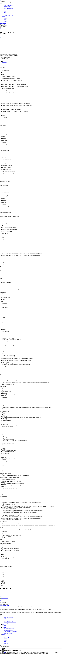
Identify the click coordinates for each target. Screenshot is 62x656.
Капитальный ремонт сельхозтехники (9, 623)
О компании (5, 17)
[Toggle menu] (0, 27)
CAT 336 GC (1, 596)
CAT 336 (1, 592)
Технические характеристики (6, 65)
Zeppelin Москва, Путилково (4, 605)
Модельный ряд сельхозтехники (8, 5)
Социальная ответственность (8, 639)
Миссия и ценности (6, 637)
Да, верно (5, 25)
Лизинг (5, 11)
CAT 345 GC (1, 600)
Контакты (3, 16)
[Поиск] (1, 3)
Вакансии (5, 18)
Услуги (3, 10)
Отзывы (5, 20)
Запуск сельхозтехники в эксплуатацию (9, 626)
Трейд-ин (5, 12)
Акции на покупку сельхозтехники (9, 14)
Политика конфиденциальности (8, 630)
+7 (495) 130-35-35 (3, 23)
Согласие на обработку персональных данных (10, 631)
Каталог (3, 4)
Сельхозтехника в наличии (7, 6)
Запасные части (6, 9)
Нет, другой (2, 25)
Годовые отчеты (6, 643)
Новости (5, 19)
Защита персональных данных (8, 632)
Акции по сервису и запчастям (8, 15)
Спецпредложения (4, 627)
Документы (5, 21)
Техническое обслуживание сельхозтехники (10, 622)
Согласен (56, 652)
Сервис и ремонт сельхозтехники (8, 8)
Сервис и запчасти (4, 7)
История (5, 636)
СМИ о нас (5, 638)
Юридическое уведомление (8, 633)
